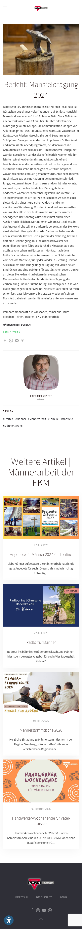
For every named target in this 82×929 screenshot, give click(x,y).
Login (63, 897)
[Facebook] (5, 340)
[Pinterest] (23, 340)
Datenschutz (44, 897)
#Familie (53, 419)
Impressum (21, 897)
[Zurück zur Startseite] (41, 8)
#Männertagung (13, 426)
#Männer (20, 419)
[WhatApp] (11, 340)
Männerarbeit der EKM (17, 324)
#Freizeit (8, 419)
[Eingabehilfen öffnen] (9, 920)
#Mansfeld (67, 419)
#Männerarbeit (37, 419)
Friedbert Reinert (41, 395)
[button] (5, 8)
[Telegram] (17, 340)
